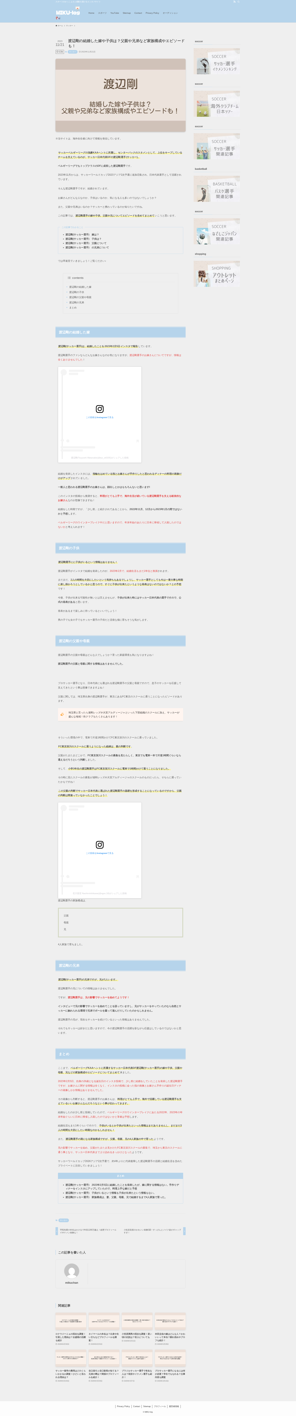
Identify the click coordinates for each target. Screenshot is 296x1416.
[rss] (234, 1)
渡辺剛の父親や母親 (80, 297)
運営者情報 (174, 1406)
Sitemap (147, 1406)
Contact (136, 1406)
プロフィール (160, 1406)
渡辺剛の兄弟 (76, 302)
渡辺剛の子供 (76, 292)
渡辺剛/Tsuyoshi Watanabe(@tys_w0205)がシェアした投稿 (100, 457)
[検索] (238, 1)
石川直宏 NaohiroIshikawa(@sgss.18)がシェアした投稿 (100, 893)
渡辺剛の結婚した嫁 (80, 287)
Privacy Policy (123, 1406)
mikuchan (71, 1282)
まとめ (73, 307)
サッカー (72, 52)
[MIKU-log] (68, 13)
